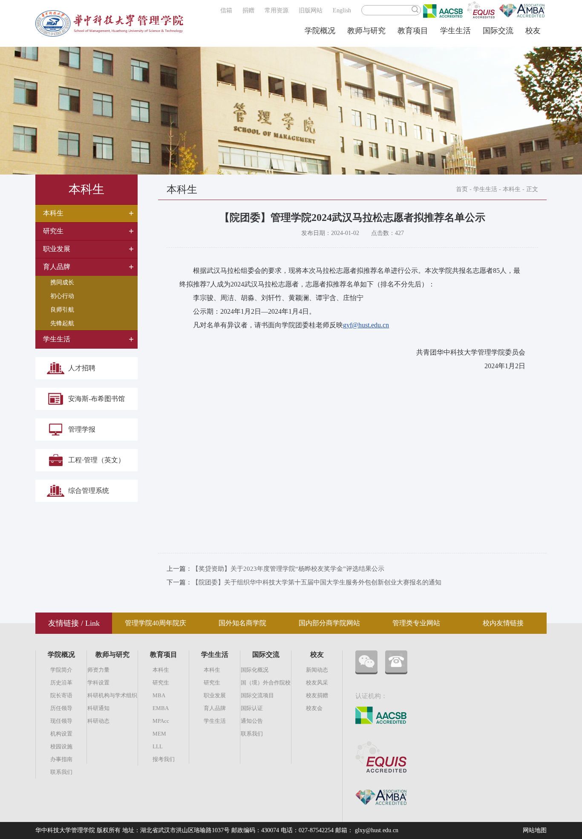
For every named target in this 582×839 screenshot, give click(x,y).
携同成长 (62, 282)
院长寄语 (61, 695)
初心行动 (62, 296)
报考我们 (164, 759)
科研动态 (98, 721)
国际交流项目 (257, 695)
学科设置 (98, 682)
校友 (533, 30)
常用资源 (276, 10)
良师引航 (62, 309)
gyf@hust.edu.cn (366, 325)
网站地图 (535, 830)
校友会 (314, 708)
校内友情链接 (503, 623)
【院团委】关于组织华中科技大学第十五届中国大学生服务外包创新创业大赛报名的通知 (316, 582)
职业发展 (215, 695)
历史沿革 (61, 682)
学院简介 (61, 670)
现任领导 (61, 721)
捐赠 (248, 10)
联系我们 (61, 772)
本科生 (512, 189)
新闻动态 (317, 670)
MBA (159, 695)
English (342, 10)
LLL (158, 746)
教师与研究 (366, 30)
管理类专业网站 (416, 623)
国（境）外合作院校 (266, 682)
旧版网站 (311, 10)
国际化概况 (254, 670)
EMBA (161, 708)
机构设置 (61, 733)
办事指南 (61, 759)
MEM (159, 733)
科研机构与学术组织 (112, 695)
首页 (462, 189)
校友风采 (317, 682)
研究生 (161, 682)
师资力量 (98, 670)
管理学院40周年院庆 (155, 623)
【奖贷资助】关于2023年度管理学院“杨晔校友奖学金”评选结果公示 (288, 568)
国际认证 (252, 708)
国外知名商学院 (242, 623)
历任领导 (61, 708)
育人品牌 (215, 708)
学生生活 (455, 30)
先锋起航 (62, 323)
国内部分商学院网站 (329, 623)
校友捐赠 (317, 695)
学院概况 (320, 30)
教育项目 (413, 30)
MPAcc (161, 721)
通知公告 (252, 721)
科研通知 (98, 708)
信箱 (226, 10)
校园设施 (61, 746)
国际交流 (498, 30)
